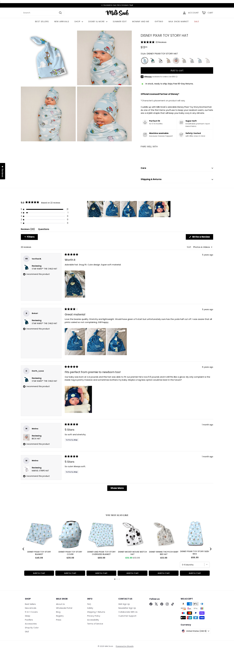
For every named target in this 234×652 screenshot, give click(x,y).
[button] (177, 42)
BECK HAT (36, 438)
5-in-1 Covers (31, 612)
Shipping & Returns (151, 179)
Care (143, 168)
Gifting (159, 21)
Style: (159, 53)
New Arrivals (61, 21)
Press (58, 619)
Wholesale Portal (64, 608)
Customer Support (127, 616)
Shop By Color (32, 627)
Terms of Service (95, 623)
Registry (60, 616)
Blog (58, 612)
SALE (196, 21)
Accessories (31, 623)
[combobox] (42, 13)
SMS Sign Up (124, 604)
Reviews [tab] (28, 230)
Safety (90, 608)
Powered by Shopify (125, 646)
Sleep (27, 616)
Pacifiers (29, 619)
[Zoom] (48, 58)
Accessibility (93, 619)
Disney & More (96, 21)
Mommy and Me (140, 21)
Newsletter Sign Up (127, 608)
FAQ (89, 604)
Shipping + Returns (96, 612)
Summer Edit (120, 21)
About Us (60, 604)
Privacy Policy (93, 616)
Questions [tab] (43, 230)
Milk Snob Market (179, 21)
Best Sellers (42, 21)
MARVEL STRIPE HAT (40, 470)
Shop (77, 21)
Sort (189, 247)
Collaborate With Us (127, 612)
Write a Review (202, 237)
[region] (129, 209)
